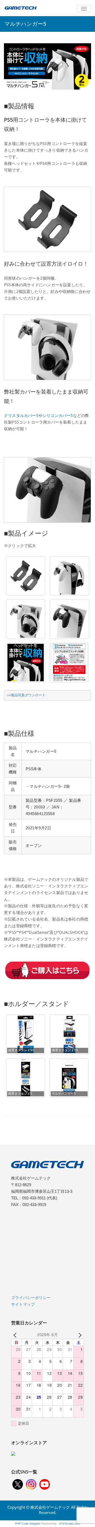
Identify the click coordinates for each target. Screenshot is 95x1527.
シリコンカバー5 (57, 415)
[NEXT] (79, 1334)
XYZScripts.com (69, 1523)
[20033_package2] (69, 662)
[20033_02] (69, 576)
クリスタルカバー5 (21, 415)
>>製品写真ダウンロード (26, 695)
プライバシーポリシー (31, 1297)
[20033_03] (25, 619)
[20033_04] (69, 619)
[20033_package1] (25, 662)
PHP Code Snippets (27, 1523)
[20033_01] (25, 576)
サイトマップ (23, 1304)
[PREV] (16, 1334)
